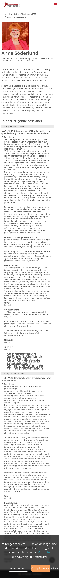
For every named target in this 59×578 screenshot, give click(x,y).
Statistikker (40, 557)
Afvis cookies (18, 568)
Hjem (4, 14)
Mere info (44, 552)
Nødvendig (21, 557)
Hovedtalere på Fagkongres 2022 (22, 14)
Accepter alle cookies (40, 568)
